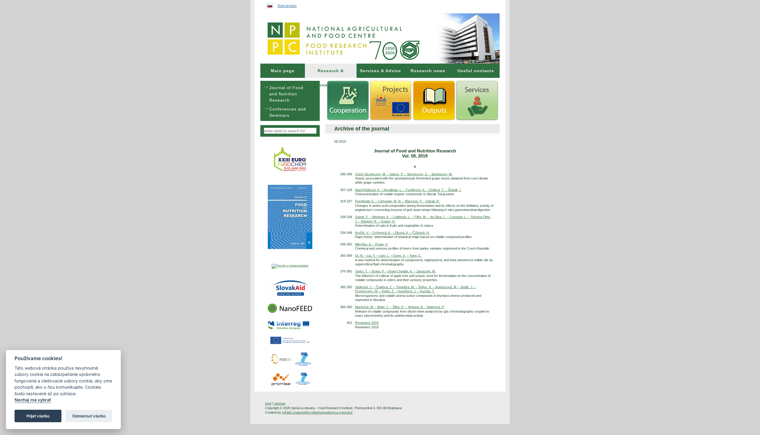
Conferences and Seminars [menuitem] (287, 112)
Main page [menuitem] (282, 70)
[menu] (290, 101)
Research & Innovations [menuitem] (331, 73)
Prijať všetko (38, 416)
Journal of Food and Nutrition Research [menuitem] (286, 94)
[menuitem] (282, 71)
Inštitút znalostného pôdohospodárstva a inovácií (317, 412)
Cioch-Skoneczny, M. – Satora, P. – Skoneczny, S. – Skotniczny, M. (403, 174)
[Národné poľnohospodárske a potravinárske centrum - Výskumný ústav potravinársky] (380, 38)
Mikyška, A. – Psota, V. (371, 244)
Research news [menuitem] (428, 70)
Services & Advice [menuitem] (380, 70)
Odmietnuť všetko (89, 416)
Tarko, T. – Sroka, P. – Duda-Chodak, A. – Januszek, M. (395, 271)
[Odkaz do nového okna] (290, 174)
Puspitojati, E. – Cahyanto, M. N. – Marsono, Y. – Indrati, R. (397, 201)
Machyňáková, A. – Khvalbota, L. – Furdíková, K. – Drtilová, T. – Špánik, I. (408, 190)
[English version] (268, 4)
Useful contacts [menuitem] (475, 70)
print (268, 403)
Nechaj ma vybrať (33, 400)
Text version (287, 6)
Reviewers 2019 (367, 322)
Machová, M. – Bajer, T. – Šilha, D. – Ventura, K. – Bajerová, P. (399, 307)
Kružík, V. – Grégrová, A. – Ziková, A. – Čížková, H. (392, 232)
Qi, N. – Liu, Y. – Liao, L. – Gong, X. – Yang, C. (388, 255)
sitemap (279, 403)
